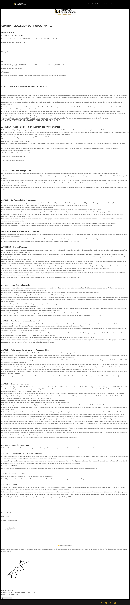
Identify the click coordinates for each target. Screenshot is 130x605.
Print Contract (7, 598)
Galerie (106, 4)
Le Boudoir (98, 4)
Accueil (90, 4)
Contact (113, 4)
